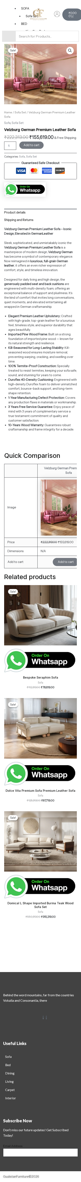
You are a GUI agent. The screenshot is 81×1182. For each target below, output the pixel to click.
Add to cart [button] (66, 562)
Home (8, 112)
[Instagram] (46, 1018)
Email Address (12, 1146)
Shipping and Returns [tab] (18, 220)
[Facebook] (43, 1018)
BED (24, 24)
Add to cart (31, 145)
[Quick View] (48, 562)
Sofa (7, 123)
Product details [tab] (15, 212)
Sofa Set (20, 112)
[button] (70, 50)
